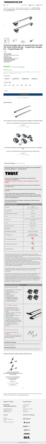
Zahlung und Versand (27, 409)
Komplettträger (19, 8)
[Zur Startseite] (13, 3)
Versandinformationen (24, 395)
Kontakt (5, 418)
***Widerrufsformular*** (8, 422)
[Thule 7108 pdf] (32, 240)
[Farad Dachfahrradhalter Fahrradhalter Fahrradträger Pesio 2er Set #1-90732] (12, 371)
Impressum (25, 406)
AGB (24, 407)
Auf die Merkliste (24, 97)
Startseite (5, 8)
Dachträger (12, 8)
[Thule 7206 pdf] (32, 245)
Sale (4, 420)
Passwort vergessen (8, 419)
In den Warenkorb (24, 94)
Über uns (25, 410)
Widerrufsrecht (26, 404)
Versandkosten (21, 67)
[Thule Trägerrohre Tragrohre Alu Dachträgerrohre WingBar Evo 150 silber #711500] (23, 119)
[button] (42, 25)
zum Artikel (13, 384)
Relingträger (27, 8)
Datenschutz (26, 411)
